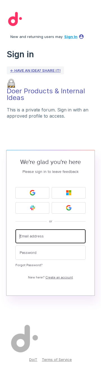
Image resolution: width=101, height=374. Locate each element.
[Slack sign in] (32, 208)
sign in (70, 36)
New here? (50, 277)
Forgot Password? (29, 265)
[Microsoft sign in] (69, 193)
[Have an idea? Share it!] (14, 19)
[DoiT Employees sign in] (69, 208)
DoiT (33, 359)
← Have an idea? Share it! (35, 70)
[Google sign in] (32, 193)
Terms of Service (57, 359)
